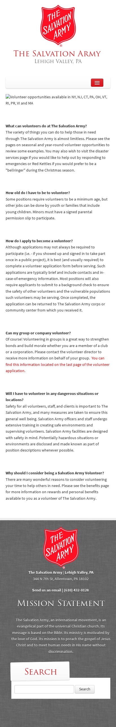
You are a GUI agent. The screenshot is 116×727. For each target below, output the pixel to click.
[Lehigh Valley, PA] (58, 26)
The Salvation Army (58, 57)
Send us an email (46, 590)
